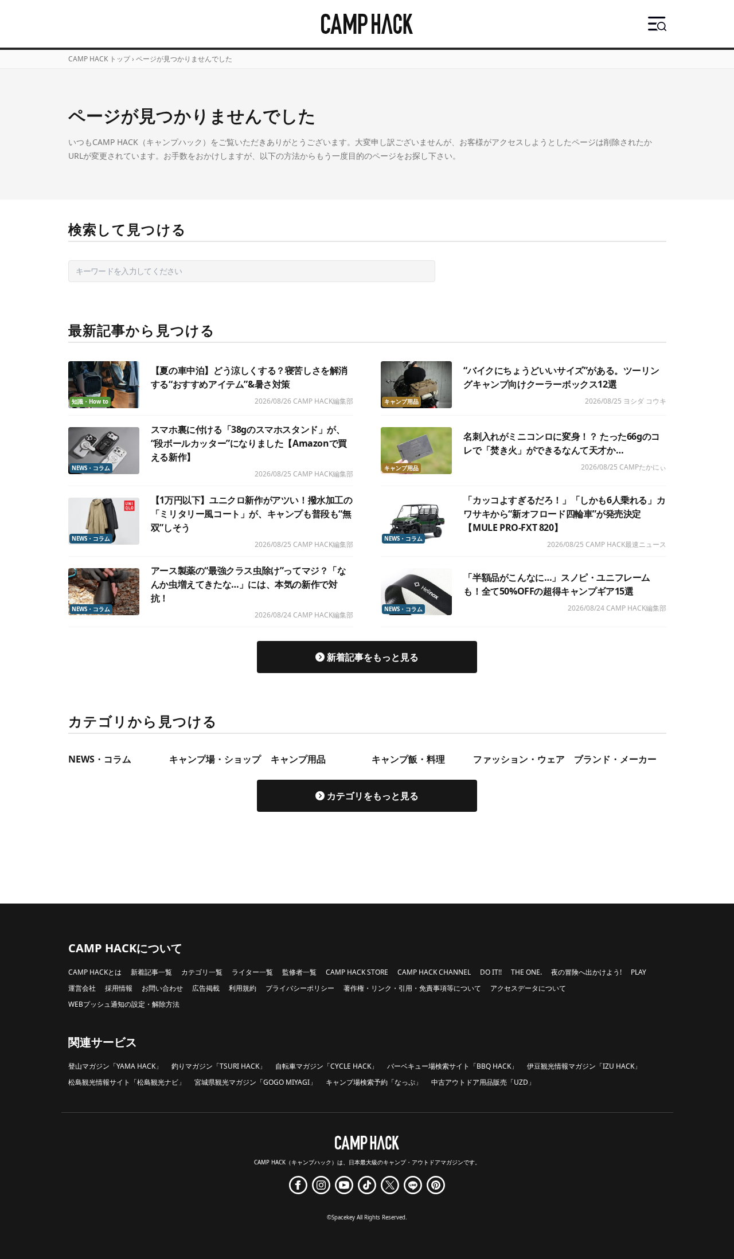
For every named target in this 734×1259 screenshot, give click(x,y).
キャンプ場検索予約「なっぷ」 (374, 1082)
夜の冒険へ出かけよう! (586, 972)
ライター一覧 (252, 972)
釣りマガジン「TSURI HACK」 (218, 1066)
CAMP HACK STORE (357, 972)
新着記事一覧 (151, 972)
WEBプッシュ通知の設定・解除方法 (123, 1004)
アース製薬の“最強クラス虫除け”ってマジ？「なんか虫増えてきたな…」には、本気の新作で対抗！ (248, 584)
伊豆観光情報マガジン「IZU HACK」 (584, 1066)
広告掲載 (206, 988)
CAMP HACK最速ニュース (625, 544)
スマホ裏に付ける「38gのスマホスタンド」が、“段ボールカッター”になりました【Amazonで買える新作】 (249, 443)
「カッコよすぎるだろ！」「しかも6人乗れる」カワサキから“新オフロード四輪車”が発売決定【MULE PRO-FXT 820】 (564, 514)
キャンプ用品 (401, 401)
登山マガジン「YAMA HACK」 (115, 1066)
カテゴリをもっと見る (373, 795)
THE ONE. (526, 972)
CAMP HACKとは (95, 972)
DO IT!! (491, 972)
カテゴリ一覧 (201, 972)
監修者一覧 (299, 972)
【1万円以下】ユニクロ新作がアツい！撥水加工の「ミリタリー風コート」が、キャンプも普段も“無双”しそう (252, 514)
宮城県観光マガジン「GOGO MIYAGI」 (255, 1082)
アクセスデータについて (528, 988)
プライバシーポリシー (300, 988)
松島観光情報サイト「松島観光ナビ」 (126, 1082)
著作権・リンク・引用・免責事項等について (412, 988)
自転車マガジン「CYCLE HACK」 (326, 1066)
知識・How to (90, 401)
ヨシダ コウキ (644, 401)
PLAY (638, 972)
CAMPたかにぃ (642, 467)
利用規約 (242, 988)
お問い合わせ (162, 988)
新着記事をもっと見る (373, 657)
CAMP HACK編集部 (323, 401)
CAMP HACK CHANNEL (434, 972)
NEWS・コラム (91, 468)
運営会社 (82, 988)
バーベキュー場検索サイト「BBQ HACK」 (452, 1066)
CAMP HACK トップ (99, 59)
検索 (455, 270)
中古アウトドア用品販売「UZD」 (483, 1082)
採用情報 (118, 988)
